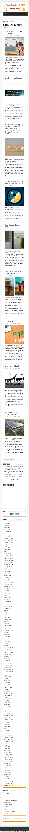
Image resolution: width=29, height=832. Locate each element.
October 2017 (8, 717)
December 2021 (9, 625)
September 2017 (9, 719)
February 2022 (8, 621)
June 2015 (7, 769)
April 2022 (7, 617)
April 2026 (7, 529)
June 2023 (7, 592)
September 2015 (9, 763)
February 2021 (8, 643)
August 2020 (8, 654)
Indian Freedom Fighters (11, 800)
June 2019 (7, 680)
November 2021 (9, 627)
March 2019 (8, 686)
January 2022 (8, 623)
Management (8, 802)
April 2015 (7, 772)
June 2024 (7, 569)
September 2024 (9, 564)
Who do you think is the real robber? (13, 32)
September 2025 (9, 542)
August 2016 (8, 743)
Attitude (7, 793)
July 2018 (7, 700)
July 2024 (7, 568)
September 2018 (9, 697)
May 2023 (7, 593)
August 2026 (8, 522)
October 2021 (8, 628)
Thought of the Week (10, 811)
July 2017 (7, 722)
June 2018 (7, 702)
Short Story (7, 808)
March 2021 (8, 641)
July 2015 (7, 767)
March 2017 (8, 730)
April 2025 (7, 551)
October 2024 (8, 562)
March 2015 (8, 774)
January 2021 (8, 645)
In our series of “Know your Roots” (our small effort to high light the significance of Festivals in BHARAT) (14, 468)
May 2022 (7, 616)
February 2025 (8, 555)
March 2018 (8, 708)
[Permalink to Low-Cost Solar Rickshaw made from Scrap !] (14, 286)
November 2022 (9, 604)
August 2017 (8, 721)
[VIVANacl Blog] (14, 11)
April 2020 (7, 662)
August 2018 (8, 698)
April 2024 (7, 573)
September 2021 (9, 630)
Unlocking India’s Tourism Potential (13, 479)
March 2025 (8, 553)
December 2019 (9, 669)
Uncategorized (8, 813)
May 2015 (7, 770)
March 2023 (8, 597)
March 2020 (8, 663)
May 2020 (7, 660)
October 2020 (8, 651)
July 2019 (7, 678)
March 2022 (8, 619)
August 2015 (8, 765)
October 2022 (8, 606)
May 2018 (7, 704)
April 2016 (7, 750)
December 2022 (9, 603)
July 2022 (7, 612)
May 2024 (7, 571)
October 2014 (8, 783)
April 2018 (7, 706)
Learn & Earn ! (10, 321)
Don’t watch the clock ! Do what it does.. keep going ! (14, 182)
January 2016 (8, 756)
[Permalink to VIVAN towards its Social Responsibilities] (14, 93)
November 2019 (9, 671)
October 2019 (8, 673)
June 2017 (7, 724)
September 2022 (9, 608)
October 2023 (8, 584)
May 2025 (7, 549)
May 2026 (7, 527)
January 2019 (8, 689)
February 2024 (8, 577)
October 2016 (8, 739)
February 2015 (8, 776)
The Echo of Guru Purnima (11, 478)
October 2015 (8, 761)
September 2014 (9, 785)
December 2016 (9, 735)
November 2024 (9, 560)
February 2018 (8, 710)
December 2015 (9, 757)
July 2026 (7, 523)
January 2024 (8, 579)
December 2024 (9, 558)
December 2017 (9, 713)
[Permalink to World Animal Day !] (14, 379)
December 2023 (9, 581)
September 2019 (9, 675)
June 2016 (7, 746)
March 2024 (8, 575)
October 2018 (8, 695)
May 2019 (7, 682)
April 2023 (7, 595)
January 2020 (8, 667)
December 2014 (9, 780)
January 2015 (8, 778)
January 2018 (8, 711)
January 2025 (8, 557)
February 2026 (8, 533)
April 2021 (7, 640)
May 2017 (7, 726)
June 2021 (7, 636)
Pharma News (8, 804)
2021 (8, 21)
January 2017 (8, 733)
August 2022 (8, 610)
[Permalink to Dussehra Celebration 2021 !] (14, 240)
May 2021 (7, 638)
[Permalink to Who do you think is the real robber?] (14, 46)
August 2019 (8, 676)
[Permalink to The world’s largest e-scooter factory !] (14, 427)
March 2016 (8, 752)
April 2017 (7, 728)
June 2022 (7, 614)
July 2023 (7, 590)
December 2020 (9, 647)
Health (6, 798)
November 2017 (9, 715)
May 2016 (7, 748)
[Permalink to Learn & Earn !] (14, 334)
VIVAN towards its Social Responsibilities (13, 79)
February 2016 (8, 754)
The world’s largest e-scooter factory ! (12, 413)
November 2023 (9, 582)
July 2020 (7, 656)
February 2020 (8, 665)
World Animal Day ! (12, 366)
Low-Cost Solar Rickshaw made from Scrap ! (14, 272)
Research (7, 806)
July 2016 (7, 745)
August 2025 (8, 544)
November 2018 (9, 693)
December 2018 (9, 691)
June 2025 (7, 547)
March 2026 (8, 531)
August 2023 (8, 588)
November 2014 (9, 781)
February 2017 (8, 732)
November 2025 (9, 538)
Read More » (18, 71)
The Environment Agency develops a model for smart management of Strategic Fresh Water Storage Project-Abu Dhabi (14, 129)
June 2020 (7, 658)
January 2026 (8, 534)
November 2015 (9, 759)
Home (4, 21)
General (7, 797)
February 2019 (8, 687)
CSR (6, 795)
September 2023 (9, 586)
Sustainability (8, 809)
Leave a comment (16, 35)
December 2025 (9, 536)
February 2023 (8, 599)
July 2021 (7, 634)
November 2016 (9, 737)
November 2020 (9, 649)
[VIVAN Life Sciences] (14, 6)
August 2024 (8, 566)
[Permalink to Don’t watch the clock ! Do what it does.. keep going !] (14, 196)
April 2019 (7, 684)
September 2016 (9, 741)
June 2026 (7, 525)
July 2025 (7, 546)
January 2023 (8, 601)
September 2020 (9, 652)
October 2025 (8, 540)
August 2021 (8, 632)
